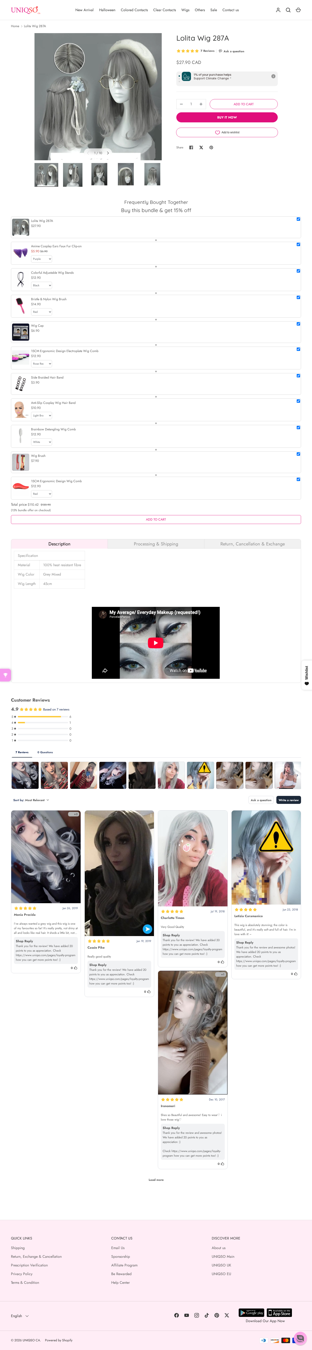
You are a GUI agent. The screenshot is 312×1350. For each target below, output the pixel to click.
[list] (98, 96)
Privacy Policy (21, 1273)
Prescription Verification (29, 1265)
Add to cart (244, 104)
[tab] (59, 544)
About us (218, 1247)
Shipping (18, 1247)
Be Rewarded (121, 1273)
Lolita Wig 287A (35, 26)
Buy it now (227, 117)
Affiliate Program (124, 1265)
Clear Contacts (164, 10)
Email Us (117, 1247)
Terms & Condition (25, 1282)
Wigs (185, 10)
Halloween (107, 10)
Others (200, 10)
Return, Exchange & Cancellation (36, 1256)
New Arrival (84, 10)
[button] (300, 1338)
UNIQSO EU (221, 1273)
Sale (213, 10)
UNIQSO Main (223, 1256)
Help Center (120, 1282)
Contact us (230, 10)
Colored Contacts (134, 10)
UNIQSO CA (31, 1340)
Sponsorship (120, 1256)
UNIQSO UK (221, 1265)
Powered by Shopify (58, 1340)
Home (15, 26)
